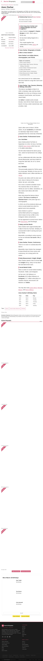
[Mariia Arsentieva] (21, 466)
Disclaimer (39, 659)
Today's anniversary (5, 641)
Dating (23, 631)
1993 (13, 39)
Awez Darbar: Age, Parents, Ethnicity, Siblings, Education (29, 65)
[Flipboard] (10, 637)
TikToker (23, 308)
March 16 (10, 39)
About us (23, 641)
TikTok (20, 175)
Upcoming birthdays (5, 646)
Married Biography (4, 4)
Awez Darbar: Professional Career (28, 67)
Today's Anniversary (16, 571)
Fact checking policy (25, 646)
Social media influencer (15, 308)
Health (3, 649)
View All (21, 613)
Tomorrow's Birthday (25, 616)
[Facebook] (3, 637)
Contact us (24, 647)
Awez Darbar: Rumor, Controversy (28, 71)
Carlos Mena (33, 287)
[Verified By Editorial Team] (15, 7)
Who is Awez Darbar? (25, 62)
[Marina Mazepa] (21, 508)
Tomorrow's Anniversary (25, 571)
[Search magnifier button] (34, 2)
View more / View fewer (9, 47)
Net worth (23, 628)
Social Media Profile (25, 74)
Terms (33, 659)
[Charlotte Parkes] (21, 425)
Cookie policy (24, 649)
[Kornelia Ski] (21, 549)
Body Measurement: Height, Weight (28, 73)
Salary (3, 647)
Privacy (30, 659)
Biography (11, 4)
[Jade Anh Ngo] (21, 383)
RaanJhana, (24, 221)
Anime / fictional (4, 650)
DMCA (36, 659)
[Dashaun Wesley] (21, 342)
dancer (6, 308)
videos (34, 44)
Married (10, 1)
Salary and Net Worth (25, 69)
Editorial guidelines (25, 644)
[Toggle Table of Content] (40, 61)
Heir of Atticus (29, 289)
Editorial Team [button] (19, 15)
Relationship (24, 634)
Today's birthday (4, 644)
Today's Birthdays (16, 616)
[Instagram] (7, 637)
